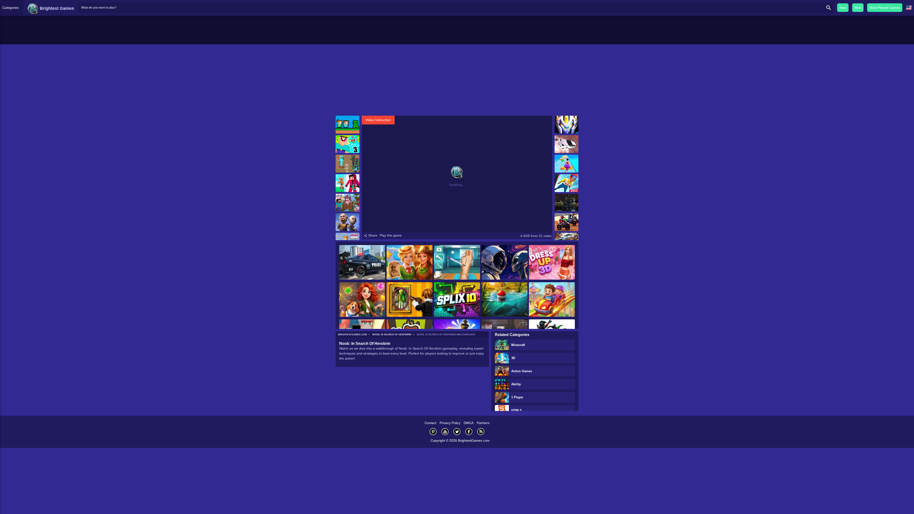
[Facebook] (469, 431)
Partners (483, 423)
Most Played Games (884, 8)
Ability (516, 384)
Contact (430, 423)
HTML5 (516, 410)
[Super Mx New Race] (566, 222)
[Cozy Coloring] (504, 262)
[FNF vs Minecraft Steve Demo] (347, 203)
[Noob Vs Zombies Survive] (347, 164)
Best (857, 8)
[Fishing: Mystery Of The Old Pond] (504, 299)
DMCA (468, 423)
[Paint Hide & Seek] (409, 299)
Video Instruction (378, 120)
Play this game (391, 235)
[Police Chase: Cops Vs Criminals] (362, 262)
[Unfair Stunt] (566, 144)
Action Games (521, 371)
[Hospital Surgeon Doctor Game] (457, 262)
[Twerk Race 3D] (566, 164)
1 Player (517, 397)
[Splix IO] (457, 299)
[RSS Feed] (481, 431)
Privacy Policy (450, 423)
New (842, 8)
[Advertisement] (457, 80)
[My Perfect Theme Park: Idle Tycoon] (552, 299)
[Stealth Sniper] (566, 203)
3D (513, 358)
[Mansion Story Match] (362, 299)
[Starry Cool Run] (566, 124)
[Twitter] (457, 431)
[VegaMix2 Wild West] (409, 262)
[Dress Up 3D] (552, 262)
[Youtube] (445, 431)
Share (372, 235)
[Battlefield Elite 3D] (347, 222)
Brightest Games (56, 8)
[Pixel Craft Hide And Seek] (347, 183)
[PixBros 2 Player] (347, 124)
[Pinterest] (433, 431)
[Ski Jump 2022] (566, 183)
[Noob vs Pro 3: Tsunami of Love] (347, 144)
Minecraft (518, 345)
